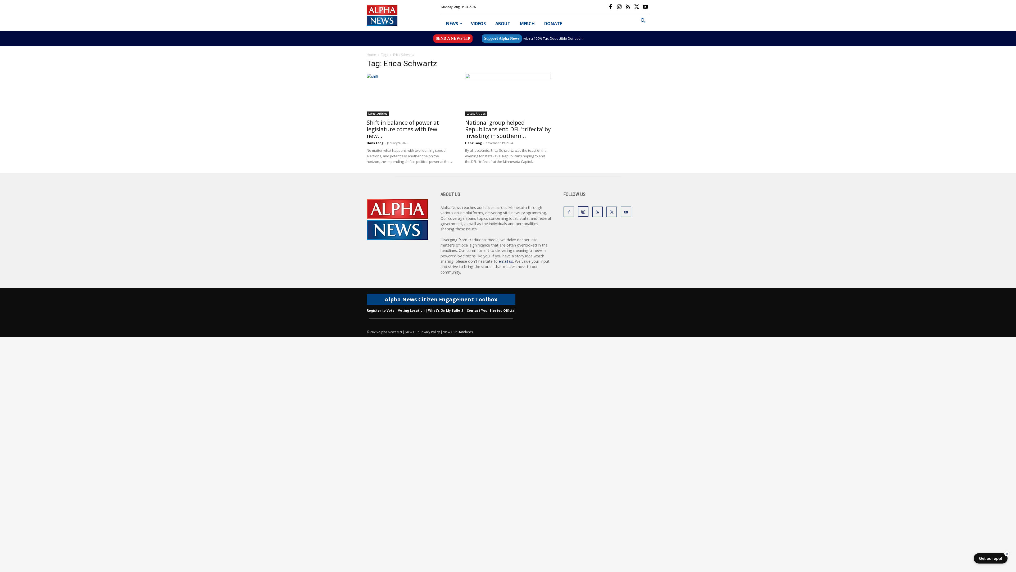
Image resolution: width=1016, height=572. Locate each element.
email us (506, 261)
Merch (527, 23)
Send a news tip (453, 38)
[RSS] (628, 7)
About (502, 23)
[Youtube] (645, 7)
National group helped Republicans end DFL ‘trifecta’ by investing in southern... (508, 129)
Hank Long (375, 143)
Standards (465, 332)
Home (371, 54)
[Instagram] (619, 7)
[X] (637, 7)
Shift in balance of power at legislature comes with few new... (403, 129)
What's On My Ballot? (445, 310)
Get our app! (990, 558)
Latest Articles (377, 113)
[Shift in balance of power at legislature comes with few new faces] (409, 95)
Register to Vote (380, 310)
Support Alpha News (501, 38)
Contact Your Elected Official (491, 310)
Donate (553, 23)
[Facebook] (610, 7)
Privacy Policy (430, 332)
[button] (643, 21)
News (452, 23)
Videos (478, 23)
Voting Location (411, 310)
